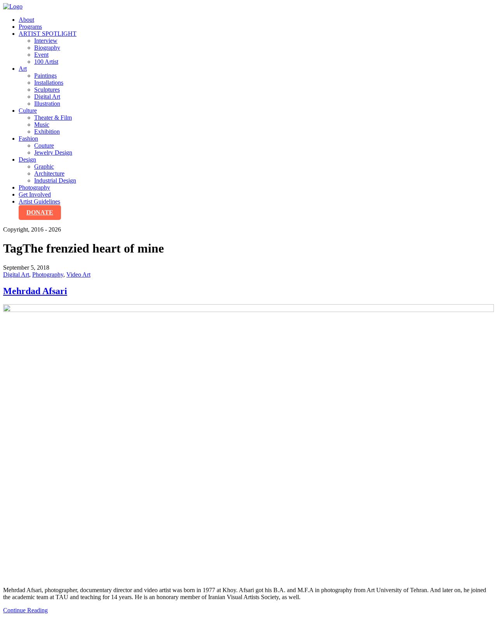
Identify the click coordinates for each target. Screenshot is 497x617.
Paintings (45, 75)
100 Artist (46, 61)
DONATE (39, 212)
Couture (44, 145)
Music (41, 124)
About (26, 19)
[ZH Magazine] (13, 6)
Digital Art (47, 96)
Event (41, 54)
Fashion (28, 138)
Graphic (44, 166)
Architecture (49, 173)
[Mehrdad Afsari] (248, 442)
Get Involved (35, 194)
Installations (48, 82)
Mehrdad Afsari (35, 291)
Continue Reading (25, 610)
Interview (45, 40)
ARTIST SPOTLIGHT (47, 33)
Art (23, 68)
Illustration (47, 103)
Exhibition (47, 131)
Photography (34, 187)
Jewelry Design (53, 152)
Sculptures (47, 89)
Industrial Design (55, 180)
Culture (28, 110)
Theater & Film (53, 117)
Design (27, 159)
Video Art (78, 274)
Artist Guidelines (39, 201)
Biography (47, 47)
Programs (30, 26)
